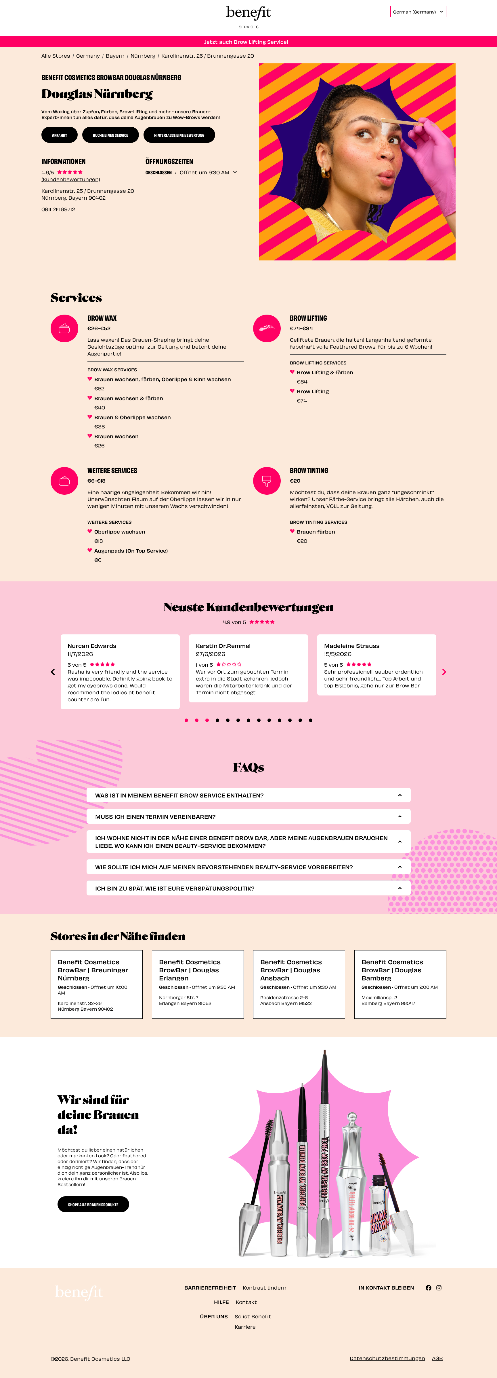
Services (249, 26)
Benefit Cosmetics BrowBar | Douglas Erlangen (190, 969)
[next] (444, 671)
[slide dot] (186, 720)
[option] (120, 672)
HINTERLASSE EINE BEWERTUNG (179, 135)
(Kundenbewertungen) (70, 178)
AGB (437, 1357)
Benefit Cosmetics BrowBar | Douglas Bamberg (392, 969)
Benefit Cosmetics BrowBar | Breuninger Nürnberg (93, 969)
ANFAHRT (59, 135)
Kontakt (246, 1301)
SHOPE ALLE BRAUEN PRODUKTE (93, 1204)
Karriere (245, 1326)
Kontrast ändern (264, 1287)
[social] (431, 1288)
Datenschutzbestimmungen (387, 1357)
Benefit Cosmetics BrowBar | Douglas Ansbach (291, 969)
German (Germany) (414, 11)
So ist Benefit (253, 1316)
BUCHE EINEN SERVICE (110, 135)
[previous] (53, 671)
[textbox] (246, 795)
